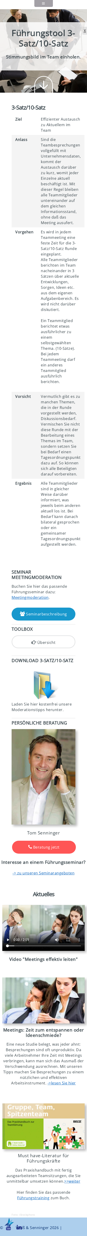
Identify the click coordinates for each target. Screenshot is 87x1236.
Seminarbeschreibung (46, 614)
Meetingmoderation (30, 597)
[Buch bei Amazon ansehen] (43, 1126)
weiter (43, 84)
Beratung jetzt (46, 847)
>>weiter (72, 1181)
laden (82, 882)
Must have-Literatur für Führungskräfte (43, 1158)
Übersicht (45, 642)
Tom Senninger (43, 833)
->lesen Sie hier (62, 1083)
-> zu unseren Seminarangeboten (43, 873)
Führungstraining (33, 1197)
